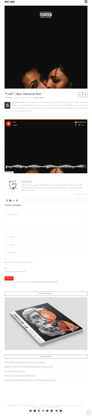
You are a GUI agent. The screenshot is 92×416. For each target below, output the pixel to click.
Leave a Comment (39, 97)
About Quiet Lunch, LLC (30, 405)
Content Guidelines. (52, 407)
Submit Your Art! (13, 405)
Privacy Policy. (37, 407)
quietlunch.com (80, 194)
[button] (85, 1)
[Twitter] (14, 200)
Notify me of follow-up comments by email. (19, 262)
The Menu (9, 97)
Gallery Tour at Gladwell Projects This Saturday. (20, 375)
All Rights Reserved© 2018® (61, 405)
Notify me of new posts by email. (15, 271)
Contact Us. (45, 405)
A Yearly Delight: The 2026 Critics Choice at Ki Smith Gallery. (25, 362)
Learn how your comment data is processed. (44, 282)
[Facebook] (17, 200)
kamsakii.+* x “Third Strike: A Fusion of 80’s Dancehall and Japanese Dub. (29, 367)
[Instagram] (7, 200)
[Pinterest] (10, 200)
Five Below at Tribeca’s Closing (15, 371)
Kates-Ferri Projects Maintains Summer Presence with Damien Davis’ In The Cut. (30, 380)
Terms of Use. (78, 405)
